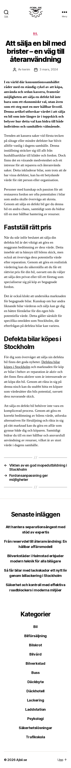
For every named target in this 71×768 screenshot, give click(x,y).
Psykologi (35, 719)
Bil (35, 33)
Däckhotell (35, 691)
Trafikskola (35, 737)
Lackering (35, 700)
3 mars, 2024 (48, 69)
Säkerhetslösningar (35, 728)
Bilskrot (35, 645)
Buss (35, 673)
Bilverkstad (35, 663)
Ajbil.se (21, 760)
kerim (26, 69)
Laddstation (35, 709)
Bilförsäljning (35, 636)
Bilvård (35, 654)
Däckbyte (35, 682)
